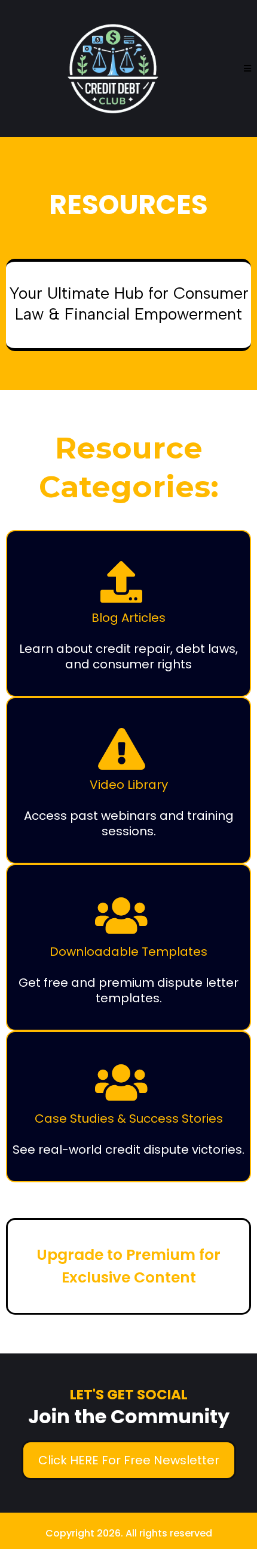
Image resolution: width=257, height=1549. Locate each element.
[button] (247, 69)
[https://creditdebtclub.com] (113, 68)
